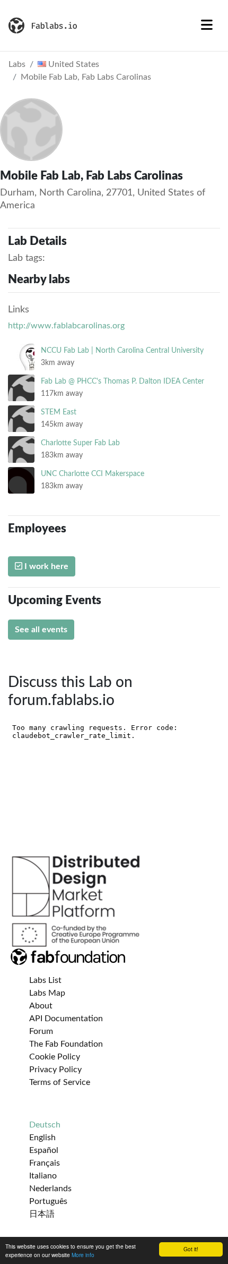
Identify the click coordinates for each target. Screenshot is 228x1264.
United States (72, 64)
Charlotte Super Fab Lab (80, 443)
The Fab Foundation (66, 1044)
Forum (41, 1031)
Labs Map (47, 993)
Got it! (190, 1249)
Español (43, 1150)
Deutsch (44, 1125)
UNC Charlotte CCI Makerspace (92, 474)
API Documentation (66, 1018)
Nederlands (50, 1188)
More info (83, 1255)
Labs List (45, 980)
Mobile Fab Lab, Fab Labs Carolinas (86, 77)
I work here (45, 566)
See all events (41, 629)
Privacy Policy (55, 1069)
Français (44, 1163)
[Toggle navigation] (207, 25)
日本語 (42, 1214)
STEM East (58, 412)
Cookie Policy (54, 1057)
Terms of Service (59, 1082)
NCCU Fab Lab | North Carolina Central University (122, 350)
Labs (16, 64)
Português (48, 1201)
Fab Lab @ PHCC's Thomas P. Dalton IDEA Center (122, 381)
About (40, 1006)
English (42, 1137)
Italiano (43, 1176)
